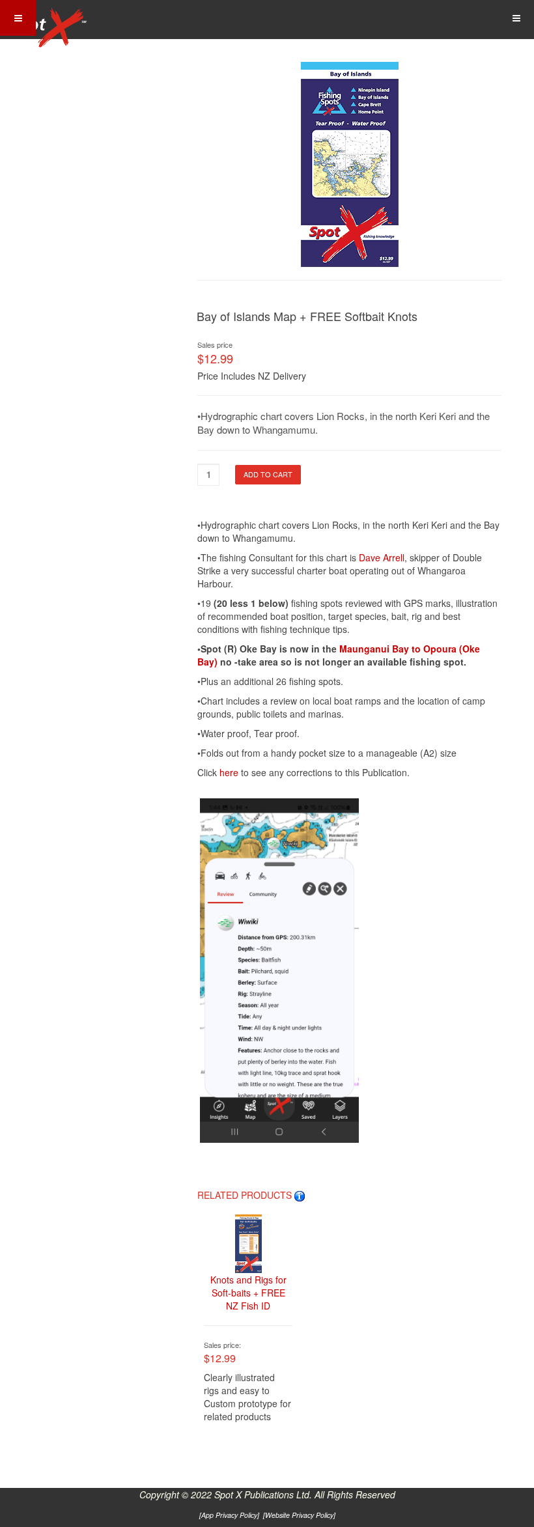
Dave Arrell (381, 557)
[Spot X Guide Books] (47, 19)
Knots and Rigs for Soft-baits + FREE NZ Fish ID (248, 1292)
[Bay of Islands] (350, 156)
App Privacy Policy (229, 1515)
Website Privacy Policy (299, 1515)
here (230, 772)
